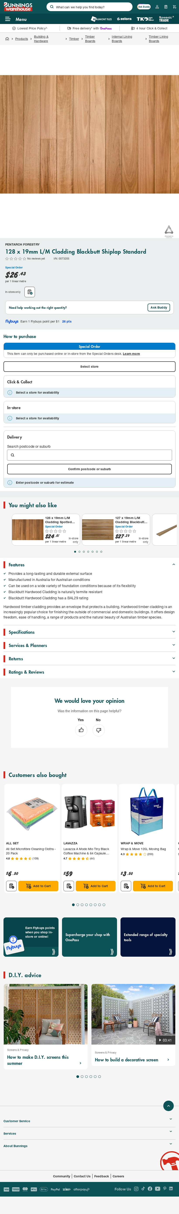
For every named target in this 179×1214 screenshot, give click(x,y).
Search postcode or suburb (28, 446)
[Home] (7, 39)
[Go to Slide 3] (84, 552)
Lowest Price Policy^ (32, 28)
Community (61, 1176)
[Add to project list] (29, 292)
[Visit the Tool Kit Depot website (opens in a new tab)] (145, 19)
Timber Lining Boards (158, 39)
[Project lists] (166, 7)
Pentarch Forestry (22, 244)
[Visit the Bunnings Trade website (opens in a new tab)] (166, 19)
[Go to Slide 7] (101, 552)
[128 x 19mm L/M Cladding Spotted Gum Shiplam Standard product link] (27, 529)
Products (21, 39)
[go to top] (168, 1106)
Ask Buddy (159, 307)
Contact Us (82, 1176)
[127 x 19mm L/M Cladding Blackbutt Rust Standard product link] (98, 529)
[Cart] (174, 7)
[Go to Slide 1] (75, 552)
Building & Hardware (41, 39)
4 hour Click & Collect (151, 28)
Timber (74, 39)
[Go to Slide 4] (88, 552)
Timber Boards (90, 39)
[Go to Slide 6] (97, 552)
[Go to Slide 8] (104, 904)
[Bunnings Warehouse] (17, 10)
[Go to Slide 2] (79, 552)
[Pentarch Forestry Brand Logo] (169, 231)
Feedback (101, 1176)
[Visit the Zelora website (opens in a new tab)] (124, 19)
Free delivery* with (86, 28)
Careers (118, 1176)
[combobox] (89, 6)
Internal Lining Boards (122, 39)
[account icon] (157, 7)
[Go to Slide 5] (92, 552)
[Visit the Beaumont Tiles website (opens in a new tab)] (101, 19)
